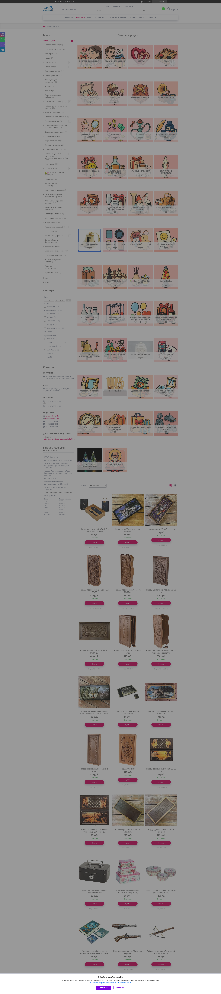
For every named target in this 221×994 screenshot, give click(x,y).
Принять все (103, 988)
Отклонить (120, 988)
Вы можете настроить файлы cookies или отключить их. (109, 983)
